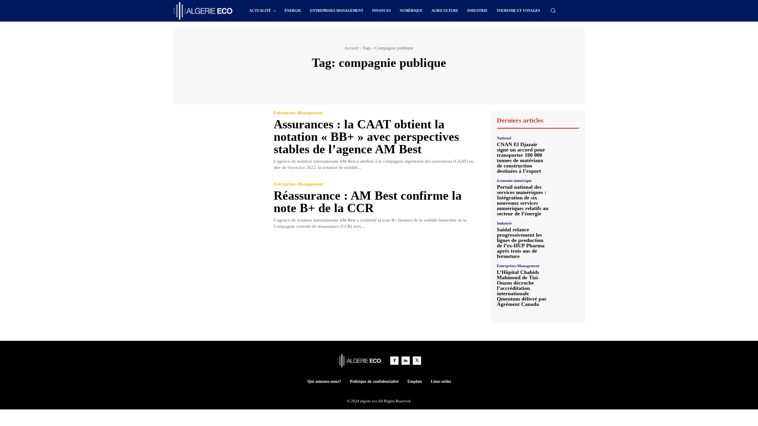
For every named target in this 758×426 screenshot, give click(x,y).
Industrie (504, 223)
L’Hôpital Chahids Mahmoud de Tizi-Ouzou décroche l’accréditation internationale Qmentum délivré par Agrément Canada (522, 288)
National (504, 138)
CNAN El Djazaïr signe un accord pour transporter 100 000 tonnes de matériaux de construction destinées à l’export (521, 157)
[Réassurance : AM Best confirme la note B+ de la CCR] (219, 206)
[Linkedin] (406, 360)
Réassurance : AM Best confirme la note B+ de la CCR (368, 202)
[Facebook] (394, 360)
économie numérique (514, 181)
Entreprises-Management (298, 113)
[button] (553, 10)
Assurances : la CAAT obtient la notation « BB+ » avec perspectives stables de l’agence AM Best (366, 136)
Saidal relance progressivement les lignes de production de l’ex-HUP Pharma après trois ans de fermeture (521, 243)
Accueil (351, 48)
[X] (417, 360)
